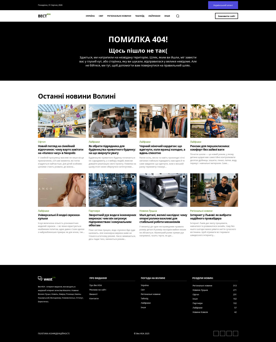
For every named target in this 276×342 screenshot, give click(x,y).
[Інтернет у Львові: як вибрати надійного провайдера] (214, 190)
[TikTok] (235, 333)
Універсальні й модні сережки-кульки (59, 216)
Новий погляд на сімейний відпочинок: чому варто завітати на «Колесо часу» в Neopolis (60, 149)
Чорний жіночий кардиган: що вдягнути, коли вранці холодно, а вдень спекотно (162, 149)
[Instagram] (222, 333)
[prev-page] (40, 245)
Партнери (94, 210)
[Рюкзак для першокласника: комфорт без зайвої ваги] (214, 121)
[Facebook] (216, 333)
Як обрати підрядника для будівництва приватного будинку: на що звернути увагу (112, 149)
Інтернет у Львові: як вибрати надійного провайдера (210, 216)
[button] (178, 16)
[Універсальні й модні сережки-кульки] (62, 190)
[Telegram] (229, 333)
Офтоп (42, 141)
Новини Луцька (148, 210)
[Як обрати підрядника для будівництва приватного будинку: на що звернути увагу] (113, 121)
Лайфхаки (94, 141)
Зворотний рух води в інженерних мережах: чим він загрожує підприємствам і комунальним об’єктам (112, 220)
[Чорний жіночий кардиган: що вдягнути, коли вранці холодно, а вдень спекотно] (163, 121)
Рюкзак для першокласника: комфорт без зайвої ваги (210, 147)
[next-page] (236, 245)
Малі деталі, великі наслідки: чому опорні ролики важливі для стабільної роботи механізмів (163, 218)
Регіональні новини (201, 210)
